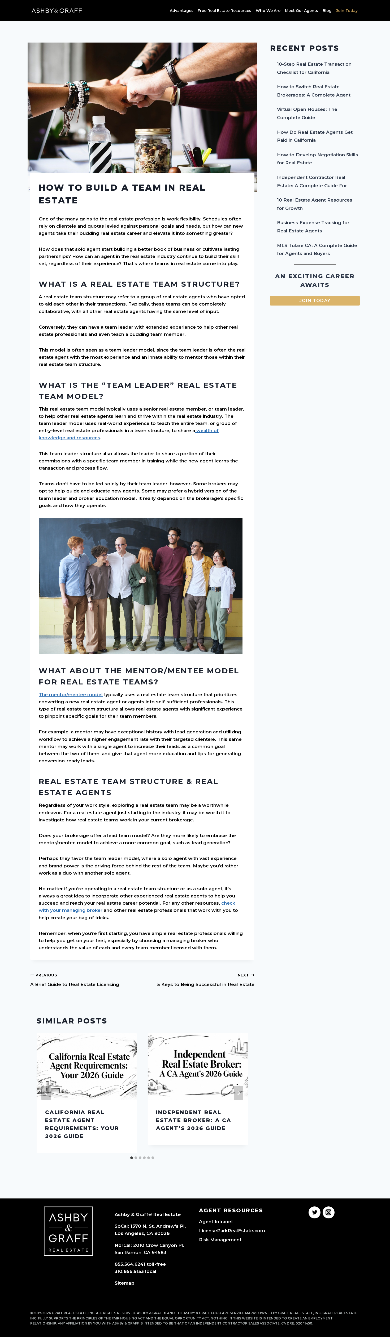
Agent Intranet (216, 1221)
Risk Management (220, 1239)
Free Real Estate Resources (224, 10)
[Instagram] (329, 1212)
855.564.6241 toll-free (140, 1264)
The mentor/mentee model (71, 694)
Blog (327, 10)
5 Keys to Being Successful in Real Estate (205, 980)
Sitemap (125, 1283)
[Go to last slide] (46, 1093)
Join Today (347, 10)
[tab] (131, 1157)
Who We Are (268, 10)
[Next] (238, 1093)
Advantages (181, 10)
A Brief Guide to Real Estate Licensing (74, 980)
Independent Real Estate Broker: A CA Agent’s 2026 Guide (193, 1120)
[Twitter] (314, 1212)
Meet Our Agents (301, 10)
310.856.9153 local (135, 1271)
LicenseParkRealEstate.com (232, 1230)
